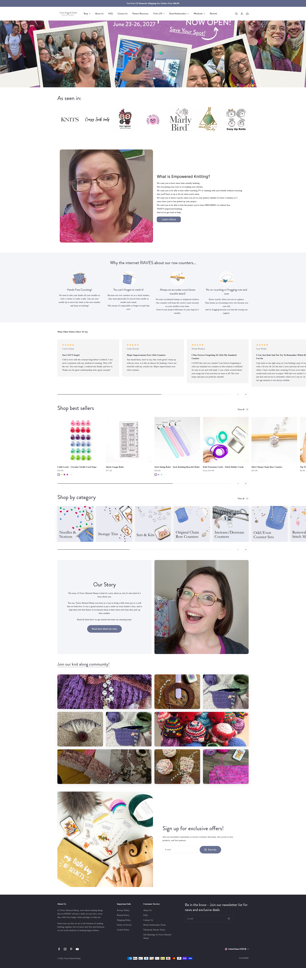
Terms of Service (124, 925)
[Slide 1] (153, 54)
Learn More (169, 219)
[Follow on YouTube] (77, 949)
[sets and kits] (153, 524)
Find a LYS (157, 13)
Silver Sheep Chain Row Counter (266, 467)
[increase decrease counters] (231, 524)
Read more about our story (104, 629)
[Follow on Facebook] (59, 949)
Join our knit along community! (83, 664)
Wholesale (198, 13)
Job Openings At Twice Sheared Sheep (157, 936)
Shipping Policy (124, 920)
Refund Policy (123, 915)
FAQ (110, 13)
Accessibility (244, 958)
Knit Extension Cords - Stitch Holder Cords (223, 467)
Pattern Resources (140, 13)
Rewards (213, 13)
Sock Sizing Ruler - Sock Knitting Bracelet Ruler (177, 467)
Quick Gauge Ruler (115, 467)
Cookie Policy (123, 930)
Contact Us (122, 13)
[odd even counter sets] (269, 524)
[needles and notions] (75, 524)
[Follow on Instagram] (65, 949)
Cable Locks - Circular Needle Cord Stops (76, 467)
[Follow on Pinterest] (71, 949)
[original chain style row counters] (192, 524)
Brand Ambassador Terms (154, 925)
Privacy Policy (123, 910)
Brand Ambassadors (177, 13)
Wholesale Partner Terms (154, 930)
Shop (86, 13)
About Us (99, 13)
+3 (71, 474)
